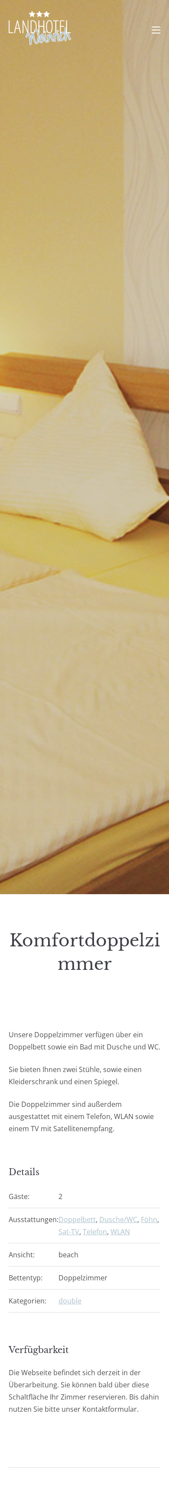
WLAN (120, 1231)
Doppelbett (77, 1219)
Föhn (149, 1219)
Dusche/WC (118, 1219)
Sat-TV (68, 1231)
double (69, 1301)
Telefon (95, 1231)
